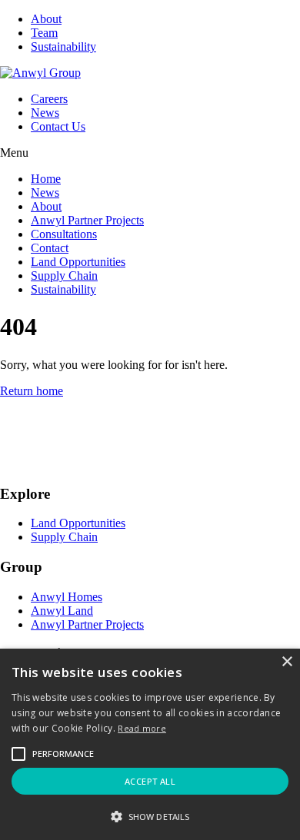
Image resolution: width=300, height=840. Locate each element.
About (46, 18)
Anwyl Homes (66, 596)
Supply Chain (64, 275)
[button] (63, 754)
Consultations (64, 234)
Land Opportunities (78, 261)
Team (44, 32)
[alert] (150, 744)
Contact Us (58, 126)
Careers (49, 98)
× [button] (286, 662)
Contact (49, 247)
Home (46, 178)
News (45, 112)
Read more (142, 728)
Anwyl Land (62, 610)
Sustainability (63, 46)
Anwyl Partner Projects (87, 220)
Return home (31, 390)
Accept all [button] (150, 781)
